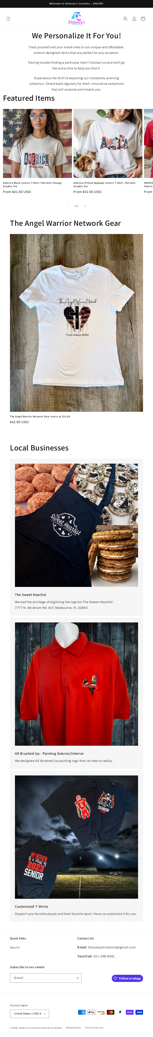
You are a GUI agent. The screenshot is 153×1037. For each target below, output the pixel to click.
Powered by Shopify (51, 1028)
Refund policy (73, 1027)
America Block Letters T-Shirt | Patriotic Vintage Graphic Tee (32, 184)
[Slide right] (85, 206)
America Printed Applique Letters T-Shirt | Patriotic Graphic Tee (105, 184)
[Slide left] (67, 206)
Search (15, 947)
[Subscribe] (77, 978)
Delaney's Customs (29, 1028)
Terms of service (94, 1027)
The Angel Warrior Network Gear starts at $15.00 (40, 416)
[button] (8, 18)
